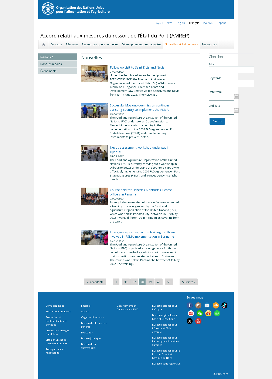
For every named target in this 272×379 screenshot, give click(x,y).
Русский (208, 23)
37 (134, 282)
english (181, 23)
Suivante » (188, 282)
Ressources (209, 44)
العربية (159, 23)
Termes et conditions (58, 311)
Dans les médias (51, 64)
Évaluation (87, 332)
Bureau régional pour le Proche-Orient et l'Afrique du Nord (166, 354)
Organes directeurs (92, 317)
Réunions (72, 44)
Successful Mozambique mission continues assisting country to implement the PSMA (140, 107)
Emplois (85, 305)
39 (150, 282)
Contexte (56, 44)
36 (125, 282)
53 (168, 282)
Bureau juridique (91, 338)
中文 (169, 23)
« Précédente (95, 282)
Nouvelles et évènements (181, 44)
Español (222, 23)
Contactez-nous (55, 305)
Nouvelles (46, 57)
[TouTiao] (191, 314)
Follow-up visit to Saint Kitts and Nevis (137, 67)
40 (158, 282)
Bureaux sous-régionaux (166, 363)
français (194, 23)
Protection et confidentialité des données (56, 321)
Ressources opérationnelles (100, 44)
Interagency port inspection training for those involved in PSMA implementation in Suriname (142, 234)
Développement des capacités (141, 44)
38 (142, 282)
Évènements (48, 71)
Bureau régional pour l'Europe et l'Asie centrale (164, 328)
